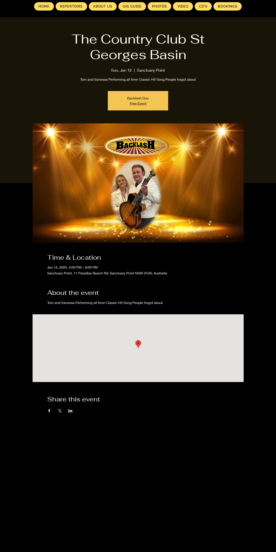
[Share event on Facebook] (49, 410)
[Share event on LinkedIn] (70, 410)
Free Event (138, 103)
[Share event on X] (60, 410)
